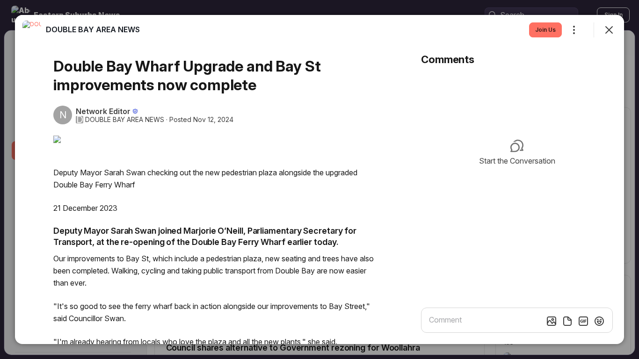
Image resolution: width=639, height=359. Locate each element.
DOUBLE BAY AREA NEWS (124, 119)
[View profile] (31, 30)
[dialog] (319, 179)
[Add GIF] (583, 321)
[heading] (93, 29)
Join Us (545, 29)
